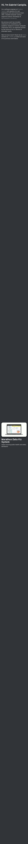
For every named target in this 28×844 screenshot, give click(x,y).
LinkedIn (11, 37)
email (24, 35)
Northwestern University (9, 18)
